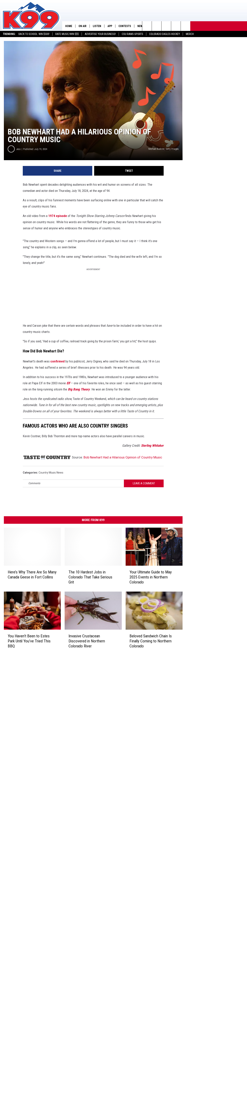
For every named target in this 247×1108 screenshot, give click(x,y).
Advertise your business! (100, 34)
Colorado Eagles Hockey (164, 34)
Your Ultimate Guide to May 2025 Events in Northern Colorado (150, 577)
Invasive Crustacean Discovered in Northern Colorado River (87, 641)
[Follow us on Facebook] (166, 26)
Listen (97, 26)
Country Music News (51, 472)
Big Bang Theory (78, 389)
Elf (68, 383)
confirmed (57, 361)
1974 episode (57, 216)
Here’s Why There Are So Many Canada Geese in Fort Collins (32, 574)
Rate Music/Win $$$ (67, 34)
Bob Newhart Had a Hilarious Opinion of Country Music (123, 457)
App (109, 26)
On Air (82, 26)
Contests (124, 26)
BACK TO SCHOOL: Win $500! (34, 34)
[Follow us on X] (185, 26)
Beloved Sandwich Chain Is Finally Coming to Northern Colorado (150, 641)
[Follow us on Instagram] (176, 26)
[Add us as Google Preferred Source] (156, 26)
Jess (18, 149)
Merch (190, 34)
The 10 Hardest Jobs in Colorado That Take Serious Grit (90, 577)
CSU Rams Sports (132, 34)
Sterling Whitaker (152, 445)
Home (68, 26)
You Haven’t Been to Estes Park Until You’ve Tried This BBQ (29, 641)
